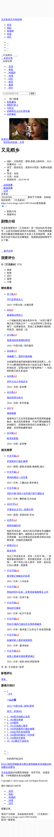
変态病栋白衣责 (18, 716)
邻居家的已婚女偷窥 (17, 461)
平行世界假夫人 (15, 299)
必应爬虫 (10, 767)
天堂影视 (5, 19)
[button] (11, 211)
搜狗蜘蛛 (33, 764)
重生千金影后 (18, 741)
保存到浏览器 (10, 142)
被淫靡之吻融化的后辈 (18, 576)
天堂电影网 (16, 19)
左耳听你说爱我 (18, 732)
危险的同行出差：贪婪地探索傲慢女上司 (27, 592)
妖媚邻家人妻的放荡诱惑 (19, 640)
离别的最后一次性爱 (17, 477)
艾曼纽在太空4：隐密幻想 (20, 509)
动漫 (9, 34)
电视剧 (10, 31)
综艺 (9, 37)
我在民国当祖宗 (15, 397)
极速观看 (7, 188)
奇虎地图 (42, 764)
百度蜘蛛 (14, 764)
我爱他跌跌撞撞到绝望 (18, 340)
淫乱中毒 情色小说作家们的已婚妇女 (25, 493)
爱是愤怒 (11, 551)
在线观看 (7, 185)
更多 (4, 679)
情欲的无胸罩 (14, 608)
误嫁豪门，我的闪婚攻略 (19, 356)
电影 (9, 28)
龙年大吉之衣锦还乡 (17, 381)
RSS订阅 (5, 764)
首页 (9, 25)
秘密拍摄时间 (14, 525)
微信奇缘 (15, 719)
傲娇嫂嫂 (11, 413)
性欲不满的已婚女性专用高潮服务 (24, 624)
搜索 (32, 93)
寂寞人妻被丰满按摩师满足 (21, 656)
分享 (20, 142)
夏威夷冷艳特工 (15, 315)
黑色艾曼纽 (16, 738)
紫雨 (12, 722)
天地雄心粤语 (17, 726)
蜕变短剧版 (12, 438)
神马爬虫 (23, 764)
